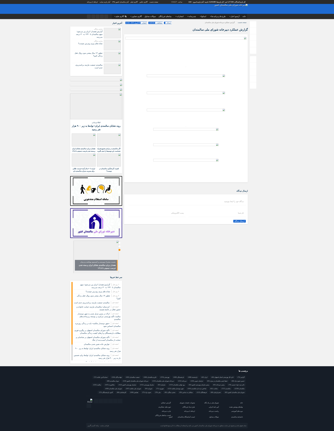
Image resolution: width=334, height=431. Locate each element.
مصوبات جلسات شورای (187, 403)
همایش (134, 392)
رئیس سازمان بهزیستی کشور (199, 385)
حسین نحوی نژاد (238, 381)
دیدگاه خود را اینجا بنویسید (234, 201)
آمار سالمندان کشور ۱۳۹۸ (120, 2)
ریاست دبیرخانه (214, 411)
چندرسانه (192, 16)
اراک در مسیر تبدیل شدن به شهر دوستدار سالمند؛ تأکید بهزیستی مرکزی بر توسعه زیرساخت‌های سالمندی (99, 316)
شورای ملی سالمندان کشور (234, 392)
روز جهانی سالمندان (177, 385)
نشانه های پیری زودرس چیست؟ (90, 44)
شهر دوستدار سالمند (176, 388)
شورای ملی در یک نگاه (211, 403)
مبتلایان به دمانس (186, 392)
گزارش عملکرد (166, 403)
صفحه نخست (153, 2)
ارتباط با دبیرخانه (92, 2)
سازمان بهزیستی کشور (127, 385)
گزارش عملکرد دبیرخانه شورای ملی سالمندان (220, 29)
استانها (203, 16)
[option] (96, 257)
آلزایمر (241, 377)
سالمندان (239, 388)
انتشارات (180, 16)
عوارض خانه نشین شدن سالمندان (97, 344)
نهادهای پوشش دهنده (236, 407)
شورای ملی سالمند (133, 388)
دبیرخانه (182, 381)
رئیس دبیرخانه (219, 385)
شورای (148, 388)
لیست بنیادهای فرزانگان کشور (164, 416)
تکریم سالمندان (150, 377)
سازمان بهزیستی (147, 385)
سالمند (97, 385)
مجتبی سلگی (170, 392)
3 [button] (119, 250)
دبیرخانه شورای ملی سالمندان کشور (135, 381)
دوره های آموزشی (237, 411)
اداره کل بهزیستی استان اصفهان (222, 377)
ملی (158, 392)
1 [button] (119, 243)
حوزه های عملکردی (164, 407)
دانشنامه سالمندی (237, 417)
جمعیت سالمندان (133, 377)
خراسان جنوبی (197, 381)
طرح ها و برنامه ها (218, 16)
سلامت (214, 388)
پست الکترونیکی (177, 213)
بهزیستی (164, 377)
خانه (244, 16)
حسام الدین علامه (101, 377)
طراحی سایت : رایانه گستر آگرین (98, 426)
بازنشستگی (178, 377)
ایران (204, 377)
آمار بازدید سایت (105, 2)
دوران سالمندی (113, 381)
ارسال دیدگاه (239, 221)
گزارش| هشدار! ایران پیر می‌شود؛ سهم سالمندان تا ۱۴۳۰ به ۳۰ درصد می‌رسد (89, 34)
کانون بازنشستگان (106, 392)
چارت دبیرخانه (166, 411)
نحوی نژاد (146, 392)
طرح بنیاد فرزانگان (188, 407)
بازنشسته (192, 377)
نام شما (241, 213)
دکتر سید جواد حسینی (236, 385)
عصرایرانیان (216, 392)
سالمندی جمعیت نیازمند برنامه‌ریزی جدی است (92, 303)
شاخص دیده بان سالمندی (197, 388)
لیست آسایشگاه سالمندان (186, 417)
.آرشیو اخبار (235, 16)
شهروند (160, 388)
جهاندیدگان (117, 377)
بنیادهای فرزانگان (165, 16)
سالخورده (110, 385)
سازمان (161, 385)
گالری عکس (143, 2)
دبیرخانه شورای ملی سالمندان (163, 381)
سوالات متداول (150, 16)
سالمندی (226, 388)
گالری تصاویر (137, 16)
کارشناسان (121, 392)
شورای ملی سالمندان (113, 388)
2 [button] (119, 246)
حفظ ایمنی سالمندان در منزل (217, 381)
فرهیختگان (202, 392)
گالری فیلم (134, 2)
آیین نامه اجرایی (214, 407)
